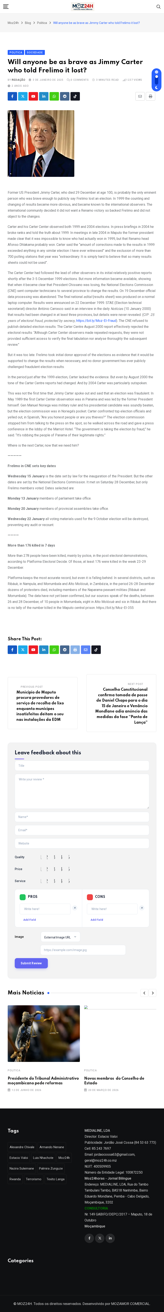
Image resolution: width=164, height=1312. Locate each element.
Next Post (135, 684)
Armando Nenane (52, 1147)
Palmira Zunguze (51, 1168)
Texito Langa (55, 1179)
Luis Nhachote (43, 1158)
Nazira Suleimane (22, 1168)
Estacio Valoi (19, 1158)
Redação (18, 79)
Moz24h (64, 1158)
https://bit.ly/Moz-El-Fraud (96, 321)
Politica (14, 1070)
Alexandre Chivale (22, 1147)
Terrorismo (33, 1179)
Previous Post (32, 686)
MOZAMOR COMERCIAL (130, 1304)
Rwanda (15, 1179)
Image (19, 936)
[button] (144, 993)
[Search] (159, 6)
